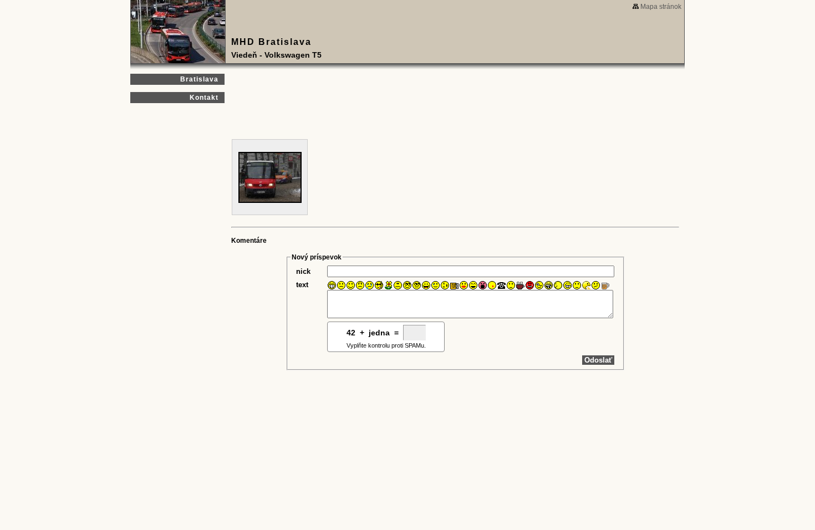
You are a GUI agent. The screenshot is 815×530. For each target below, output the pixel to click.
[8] (398, 285)
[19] (501, 285)
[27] (577, 285)
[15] (464, 285)
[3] (351, 285)
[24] (548, 285)
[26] (567, 285)
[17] (482, 285)
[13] (445, 285)
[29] (596, 285)
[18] (492, 285)
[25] (558, 285)
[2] (341, 285)
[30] (605, 285)
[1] (332, 285)
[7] (388, 285)
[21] (520, 285)
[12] (435, 285)
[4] (360, 285)
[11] (426, 285)
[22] (530, 285)
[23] (539, 285)
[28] (586, 285)
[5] (369, 285)
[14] (454, 285)
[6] (379, 285)
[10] (416, 285)
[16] (473, 285)
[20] (511, 285)
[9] (407, 285)
